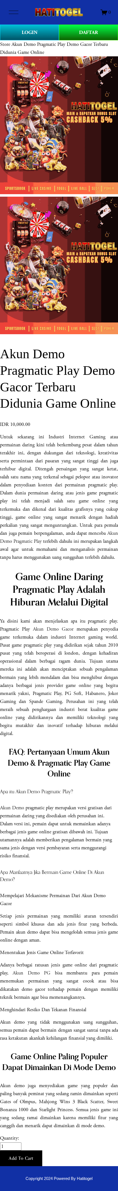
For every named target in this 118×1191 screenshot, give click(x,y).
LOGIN (30, 32)
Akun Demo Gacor (53, 629)
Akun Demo (12, 808)
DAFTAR (88, 32)
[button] (21, 1158)
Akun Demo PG (31, 973)
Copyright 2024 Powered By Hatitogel (59, 1178)
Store (5, 44)
